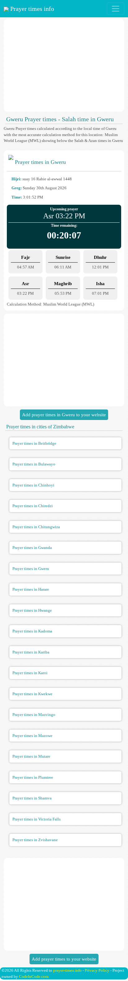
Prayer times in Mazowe (32, 735)
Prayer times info (31, 8)
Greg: (16, 188)
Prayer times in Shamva (32, 798)
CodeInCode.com (33, 976)
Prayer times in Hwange (32, 610)
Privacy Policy (97, 970)
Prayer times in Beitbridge (34, 443)
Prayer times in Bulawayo (33, 464)
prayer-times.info (67, 970)
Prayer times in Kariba (30, 652)
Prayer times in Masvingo (33, 714)
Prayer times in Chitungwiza (36, 527)
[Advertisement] (64, 65)
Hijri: (16, 179)
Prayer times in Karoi (30, 672)
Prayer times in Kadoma (32, 631)
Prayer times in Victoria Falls (36, 819)
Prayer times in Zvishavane (35, 839)
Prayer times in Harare (30, 589)
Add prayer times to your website (64, 959)
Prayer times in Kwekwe (32, 694)
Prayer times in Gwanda (32, 547)
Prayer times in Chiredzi (32, 505)
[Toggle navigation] (115, 8)
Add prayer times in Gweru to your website (64, 414)
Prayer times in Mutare (31, 756)
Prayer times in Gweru (30, 568)
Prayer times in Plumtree (32, 777)
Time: (16, 197)
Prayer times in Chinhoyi (33, 485)
